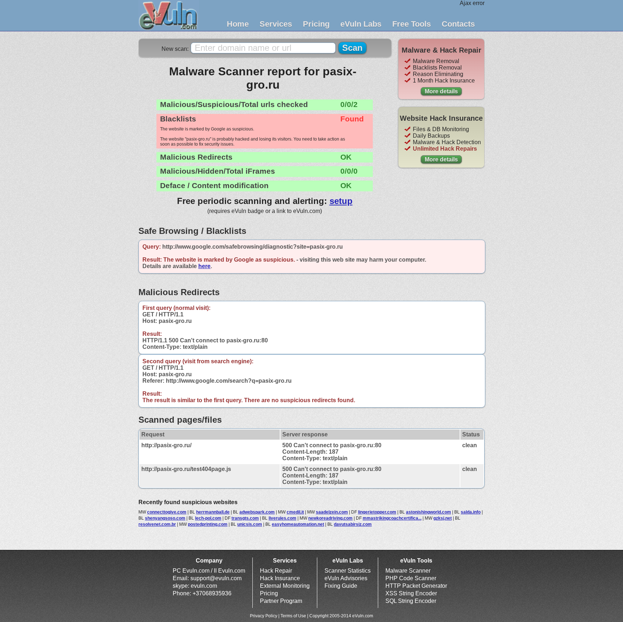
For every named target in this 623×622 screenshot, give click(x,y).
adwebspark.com (257, 512)
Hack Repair (276, 571)
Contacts (458, 23)
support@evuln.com (216, 578)
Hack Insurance (280, 578)
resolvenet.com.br (157, 524)
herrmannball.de (213, 512)
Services (276, 23)
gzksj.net (442, 518)
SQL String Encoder (410, 601)
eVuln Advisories (345, 578)
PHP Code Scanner (410, 578)
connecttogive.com (166, 512)
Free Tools (411, 23)
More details (441, 91)
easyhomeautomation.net (298, 524)
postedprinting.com (207, 524)
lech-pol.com (208, 518)
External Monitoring (285, 586)
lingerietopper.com (377, 512)
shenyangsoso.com (165, 518)
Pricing (316, 23)
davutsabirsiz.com (353, 524)
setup (341, 201)
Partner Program (281, 601)
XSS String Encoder (411, 593)
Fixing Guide (340, 586)
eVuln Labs (360, 23)
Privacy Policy (263, 615)
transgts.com (245, 518)
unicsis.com (249, 524)
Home (238, 23)
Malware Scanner (407, 571)
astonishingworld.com (428, 512)
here (204, 266)
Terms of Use (293, 615)
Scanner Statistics (347, 571)
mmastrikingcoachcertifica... (392, 518)
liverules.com (282, 518)
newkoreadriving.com (330, 518)
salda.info (471, 512)
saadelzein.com (332, 512)
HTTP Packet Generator (416, 586)
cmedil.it (295, 512)
